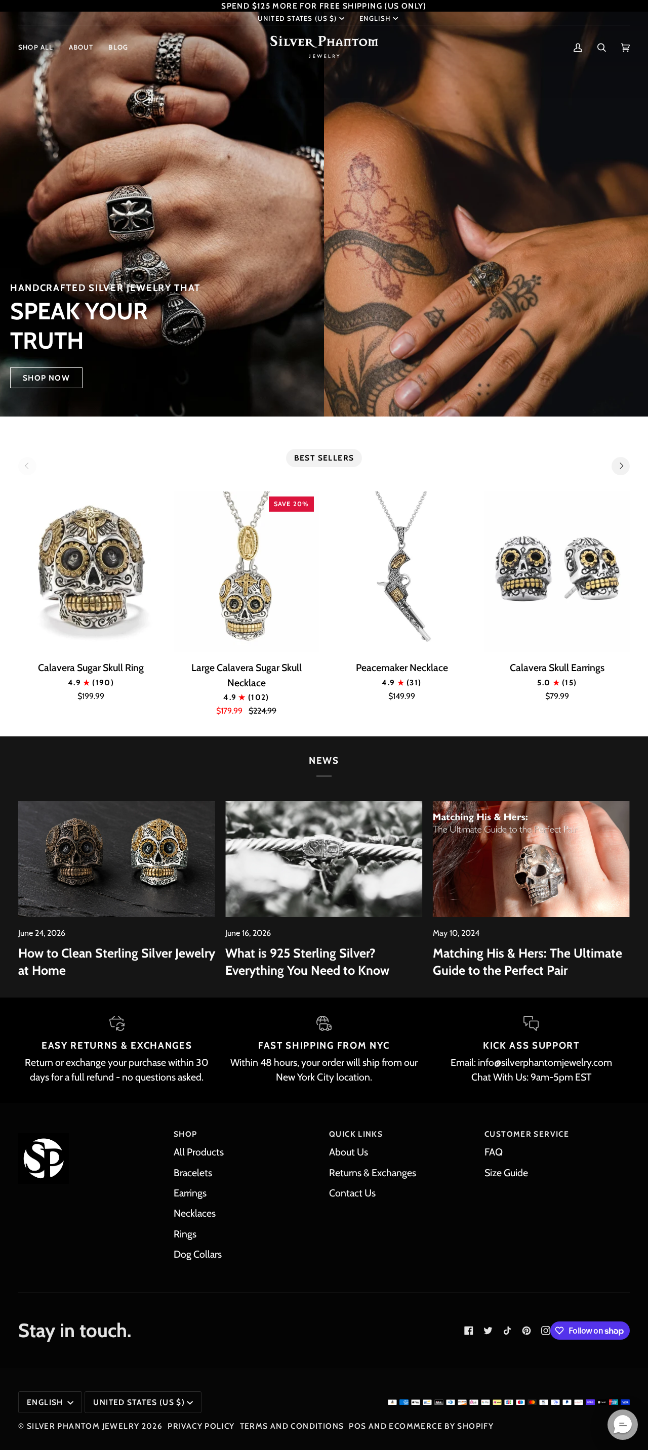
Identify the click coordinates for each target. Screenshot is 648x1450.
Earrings (190, 1193)
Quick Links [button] (356, 1134)
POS (357, 1426)
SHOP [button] (185, 1134)
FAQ (493, 1152)
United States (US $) (297, 18)
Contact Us (352, 1193)
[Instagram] (545, 1330)
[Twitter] (488, 1330)
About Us (348, 1152)
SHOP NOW (46, 378)
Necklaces (195, 1213)
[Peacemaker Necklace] (401, 572)
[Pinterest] (526, 1330)
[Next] (621, 466)
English (374, 18)
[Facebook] (468, 1330)
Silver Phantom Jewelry (83, 1426)
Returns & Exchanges (372, 1173)
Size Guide (506, 1173)
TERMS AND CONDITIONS (292, 1426)
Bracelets (193, 1173)
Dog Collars (198, 1254)
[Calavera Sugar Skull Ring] (91, 572)
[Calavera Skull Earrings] (557, 572)
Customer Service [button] (526, 1134)
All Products (199, 1152)
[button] (39, 47)
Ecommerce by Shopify (441, 1426)
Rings (185, 1234)
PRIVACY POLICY (201, 1426)
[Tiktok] (507, 1330)
